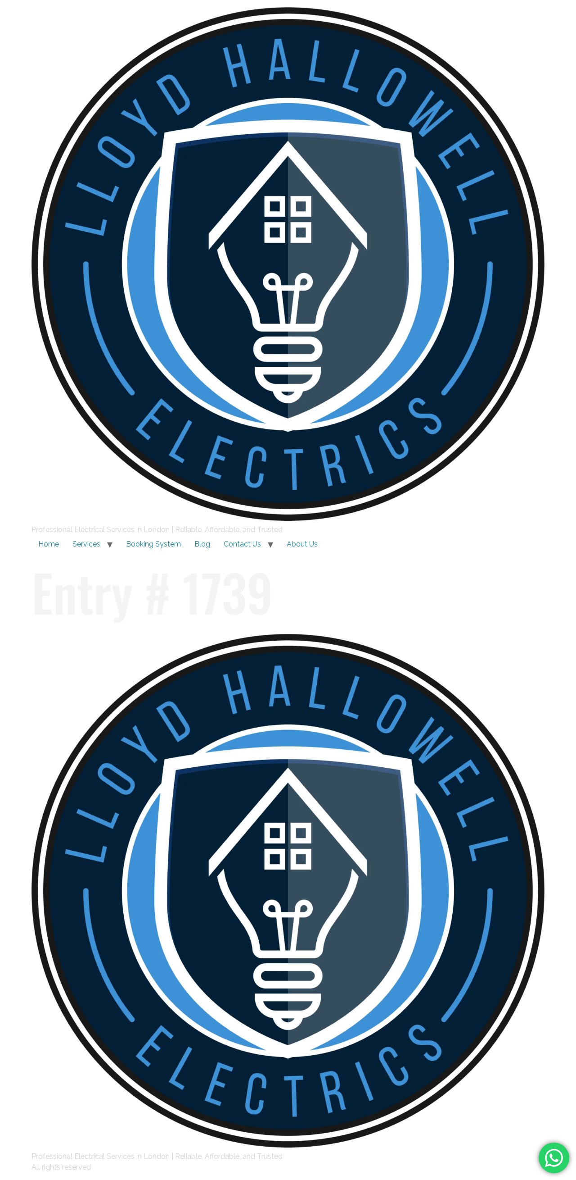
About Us (302, 544)
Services (86, 544)
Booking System (153, 544)
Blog (202, 544)
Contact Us (242, 544)
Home (48, 544)
